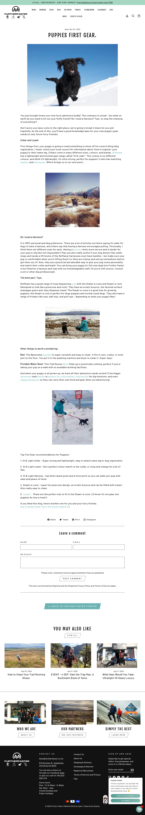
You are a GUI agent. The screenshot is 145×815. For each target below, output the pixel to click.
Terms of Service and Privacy (87, 775)
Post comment (72, 578)
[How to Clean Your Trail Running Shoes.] (26, 655)
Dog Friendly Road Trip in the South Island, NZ (45, 506)
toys (74, 283)
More (65, 16)
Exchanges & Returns (83, 766)
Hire (111, 10)
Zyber (80, 806)
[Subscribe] (132, 769)
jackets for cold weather (61, 376)
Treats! (27, 494)
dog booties (82, 376)
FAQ (75, 779)
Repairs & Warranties (83, 770)
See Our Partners (72, 735)
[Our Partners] (72, 712)
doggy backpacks (29, 379)
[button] (139, 809)
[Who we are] (26, 712)
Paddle (78, 10)
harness (77, 249)
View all (72, 635)
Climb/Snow (89, 10)
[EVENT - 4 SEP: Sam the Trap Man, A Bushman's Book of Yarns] (72, 655)
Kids (59, 10)
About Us (26, 735)
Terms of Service (102, 586)
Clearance (102, 10)
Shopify (96, 806)
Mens (34, 10)
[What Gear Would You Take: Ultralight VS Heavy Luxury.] (118, 655)
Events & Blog (76, 16)
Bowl (66, 364)
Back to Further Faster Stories (74, 606)
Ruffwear (117, 152)
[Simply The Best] (118, 712)
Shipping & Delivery (83, 762)
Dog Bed (47, 354)
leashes (24, 162)
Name (23, 542)
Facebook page (57, 773)
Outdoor (68, 10)
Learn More (119, 735)
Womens (42, 10)
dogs (67, 29)
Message (26, 554)
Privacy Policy (83, 586)
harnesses (39, 162)
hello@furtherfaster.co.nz (51, 758)
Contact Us (79, 754)
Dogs (52, 10)
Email (77, 542)
